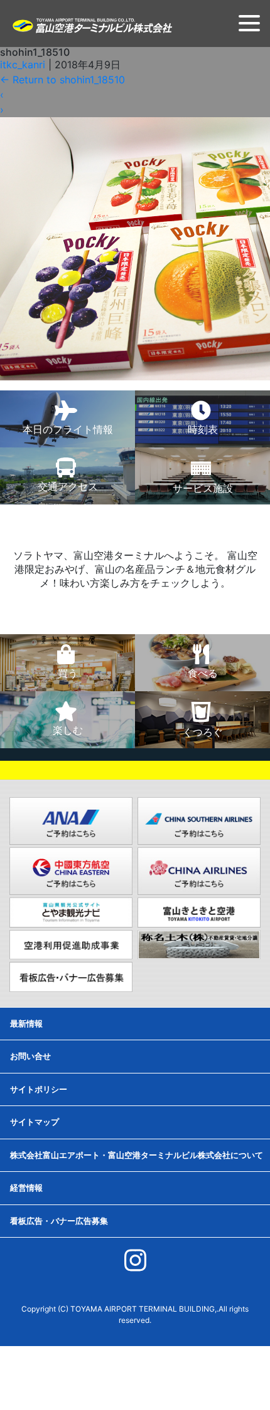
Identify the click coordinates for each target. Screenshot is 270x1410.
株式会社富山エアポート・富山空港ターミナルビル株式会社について (136, 1155)
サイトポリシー (38, 1089)
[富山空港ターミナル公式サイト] (91, 24)
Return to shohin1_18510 (62, 79)
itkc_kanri (22, 64)
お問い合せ (30, 1056)
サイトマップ (34, 1122)
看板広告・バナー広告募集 (59, 1221)
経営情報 (26, 1188)
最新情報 (26, 1023)
